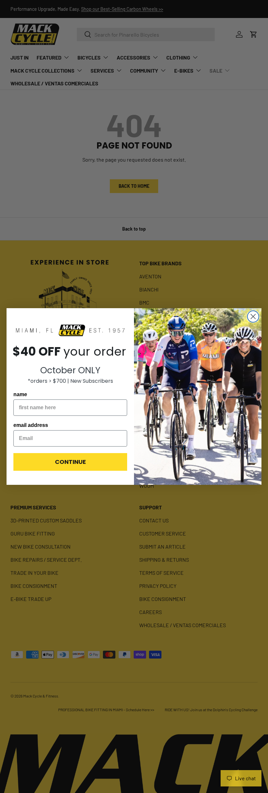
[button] (70, 331)
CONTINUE (70, 462)
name (20, 394)
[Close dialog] (253, 316)
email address (30, 425)
